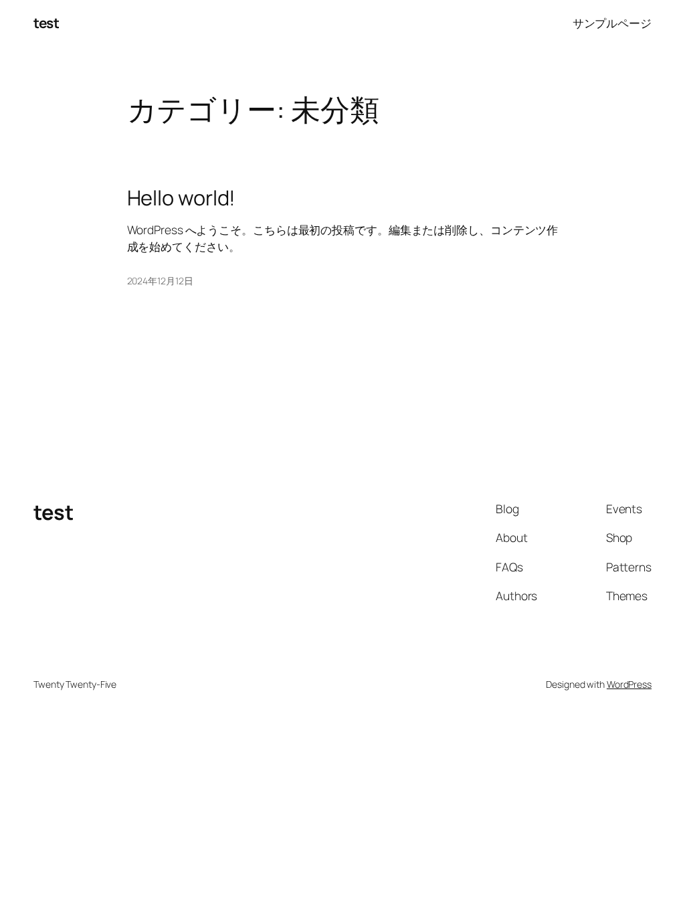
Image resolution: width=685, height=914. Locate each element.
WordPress (629, 684)
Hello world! (181, 197)
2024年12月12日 (160, 280)
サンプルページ (612, 23)
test (46, 22)
